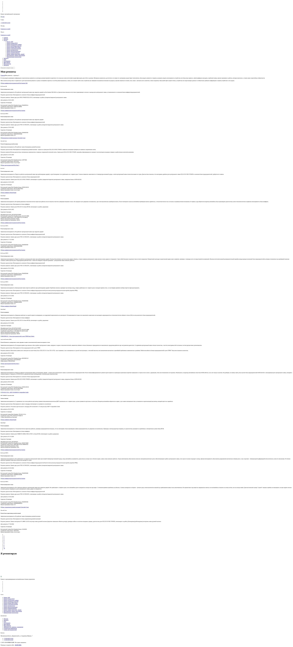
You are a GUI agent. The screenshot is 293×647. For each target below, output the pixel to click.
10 (4, 548)
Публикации (7, 61)
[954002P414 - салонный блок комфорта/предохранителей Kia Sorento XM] (14, 83)
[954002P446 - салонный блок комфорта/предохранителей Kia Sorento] (13, 250)
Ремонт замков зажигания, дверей (15, 54)
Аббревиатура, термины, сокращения (13, 627)
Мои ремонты (7, 63)
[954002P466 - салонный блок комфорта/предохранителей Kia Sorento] (13, 278)
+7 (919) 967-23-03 (5, 22)
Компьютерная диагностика (14, 57)
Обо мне (6, 39)
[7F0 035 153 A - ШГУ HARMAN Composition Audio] (14, 392)
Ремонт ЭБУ (10, 41)
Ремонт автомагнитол (12, 50)
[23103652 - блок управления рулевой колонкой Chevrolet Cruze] (15, 507)
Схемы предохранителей (10, 629)
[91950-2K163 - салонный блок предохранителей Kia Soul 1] (10, 165)
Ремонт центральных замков (14, 44)
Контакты (6, 65)
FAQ (5, 59)
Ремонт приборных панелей (14, 46)
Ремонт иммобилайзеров (13, 52)
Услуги (5, 40)
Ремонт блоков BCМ (12, 43)
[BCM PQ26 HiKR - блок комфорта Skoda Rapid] (8, 192)
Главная (6, 37)
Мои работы (7, 62)
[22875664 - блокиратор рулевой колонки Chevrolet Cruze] (13, 138)
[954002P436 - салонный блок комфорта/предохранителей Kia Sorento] (13, 110)
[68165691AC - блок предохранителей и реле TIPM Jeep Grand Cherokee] (17, 336)
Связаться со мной (5, 29)
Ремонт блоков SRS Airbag (14, 47)
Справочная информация (10, 628)
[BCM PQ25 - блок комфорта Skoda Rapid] (8, 419)
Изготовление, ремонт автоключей (16, 55)
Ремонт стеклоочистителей (14, 48)
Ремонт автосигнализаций (13, 51)
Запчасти (6, 58)
